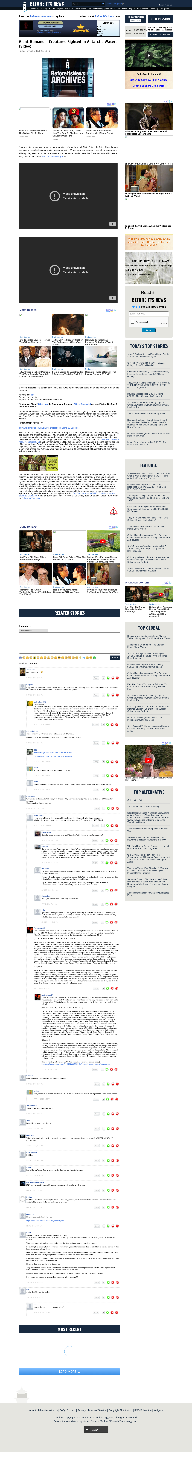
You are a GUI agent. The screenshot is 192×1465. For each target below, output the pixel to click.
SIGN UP (136, 307)
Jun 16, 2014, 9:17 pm (34, 1297)
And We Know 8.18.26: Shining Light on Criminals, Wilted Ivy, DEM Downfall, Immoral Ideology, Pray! (148, 404)
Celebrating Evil (134, 800)
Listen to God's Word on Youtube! (149, 79)
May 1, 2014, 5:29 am (34, 1190)
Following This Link (31, 498)
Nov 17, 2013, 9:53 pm (34, 1114)
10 (103, 743)
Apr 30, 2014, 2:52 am (42, 776)
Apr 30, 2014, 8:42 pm (34, 1160)
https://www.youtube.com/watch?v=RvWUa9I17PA (53, 756)
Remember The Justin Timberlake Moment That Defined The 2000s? (35, 592)
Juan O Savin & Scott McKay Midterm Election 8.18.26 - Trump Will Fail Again (148, 355)
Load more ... (69, 1372)
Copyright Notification (120, 1410)
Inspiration (110, 9)
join (32, 395)
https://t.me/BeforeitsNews (139, 274)
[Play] (148, 55)
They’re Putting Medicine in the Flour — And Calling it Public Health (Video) (147, 519)
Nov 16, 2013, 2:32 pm (34, 695)
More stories (56, 33)
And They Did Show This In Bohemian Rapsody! (32, 558)
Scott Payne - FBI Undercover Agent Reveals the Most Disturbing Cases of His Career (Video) (148, 728)
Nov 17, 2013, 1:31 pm (42, 825)
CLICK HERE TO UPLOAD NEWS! (160, 35)
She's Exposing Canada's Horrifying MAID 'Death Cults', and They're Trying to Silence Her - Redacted (147, 548)
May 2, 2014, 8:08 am (49, 1069)
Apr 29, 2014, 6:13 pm (42, 762)
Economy (43, 9)
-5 (103, 695)
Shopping (154, 9)
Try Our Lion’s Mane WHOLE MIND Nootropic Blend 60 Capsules (49, 428)
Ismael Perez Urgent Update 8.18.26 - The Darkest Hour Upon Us (146, 443)
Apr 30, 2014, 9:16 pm (34, 1175)
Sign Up (168, 5)
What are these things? (52, 156)
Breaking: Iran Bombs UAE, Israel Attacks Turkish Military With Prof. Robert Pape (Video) (148, 637)
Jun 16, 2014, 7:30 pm (42, 789)
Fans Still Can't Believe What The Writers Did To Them (69, 558)
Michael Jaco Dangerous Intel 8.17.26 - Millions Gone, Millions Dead (145, 718)
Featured (34, 9)
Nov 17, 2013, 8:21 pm (50, 840)
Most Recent (142, 9)
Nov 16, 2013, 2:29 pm (34, 678)
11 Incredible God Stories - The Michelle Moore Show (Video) (145, 527)
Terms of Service (97, 1410)
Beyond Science (63, 9)
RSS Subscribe (143, 1410)
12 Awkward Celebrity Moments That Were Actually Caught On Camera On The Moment (34, 374)
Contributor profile (44, 33)
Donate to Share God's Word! (149, 85)
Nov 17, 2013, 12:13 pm (35, 808)
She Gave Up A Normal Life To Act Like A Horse (149, 163)
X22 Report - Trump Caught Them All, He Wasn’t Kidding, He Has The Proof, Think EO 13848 (148, 497)
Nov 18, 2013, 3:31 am (42, 724)
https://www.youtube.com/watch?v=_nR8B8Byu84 (45, 1221)
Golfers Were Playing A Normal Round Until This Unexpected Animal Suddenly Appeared (102, 559)
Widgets (158, 1410)
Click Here (43, 404)
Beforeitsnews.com (41, 16)
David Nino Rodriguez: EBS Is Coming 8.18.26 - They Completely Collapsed (145, 395)
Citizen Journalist (82, 404)
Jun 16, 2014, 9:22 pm (42, 1312)
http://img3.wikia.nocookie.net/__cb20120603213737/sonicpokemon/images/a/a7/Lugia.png (76, 1064)
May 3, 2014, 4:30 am (34, 1226)
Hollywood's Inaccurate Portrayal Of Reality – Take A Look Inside (99, 342)
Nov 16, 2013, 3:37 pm (34, 743)
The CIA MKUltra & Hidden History (143, 806)
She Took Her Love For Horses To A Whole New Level (34, 341)
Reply (96, 678)
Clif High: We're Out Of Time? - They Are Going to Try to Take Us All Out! (146, 364)
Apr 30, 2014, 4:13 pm (34, 1146)
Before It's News (47, 3)
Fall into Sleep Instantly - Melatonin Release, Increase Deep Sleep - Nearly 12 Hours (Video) (148, 374)
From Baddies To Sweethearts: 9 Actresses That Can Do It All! (67, 373)
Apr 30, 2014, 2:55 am (42, 1099)
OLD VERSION (160, 19)
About (32, 1410)
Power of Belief (79, 9)
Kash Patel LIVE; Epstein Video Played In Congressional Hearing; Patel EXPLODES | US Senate (147, 509)
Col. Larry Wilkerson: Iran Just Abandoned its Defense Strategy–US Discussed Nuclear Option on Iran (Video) (148, 559)
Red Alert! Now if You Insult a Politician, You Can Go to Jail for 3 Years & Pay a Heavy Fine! (147, 686)
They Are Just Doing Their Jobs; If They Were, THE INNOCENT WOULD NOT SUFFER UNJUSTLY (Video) (148, 385)
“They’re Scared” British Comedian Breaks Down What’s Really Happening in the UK (147, 838)
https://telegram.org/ (161, 265)
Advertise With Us (48, 1410)
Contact (71, 1410)
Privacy (81, 1410)
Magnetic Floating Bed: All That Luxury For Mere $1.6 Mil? (100, 373)
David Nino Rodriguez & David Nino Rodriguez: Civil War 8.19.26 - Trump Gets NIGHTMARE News (146, 486)
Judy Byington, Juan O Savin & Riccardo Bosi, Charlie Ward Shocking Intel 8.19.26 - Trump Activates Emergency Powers (148, 475)
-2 (103, 678)
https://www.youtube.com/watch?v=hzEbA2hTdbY (53, 753)
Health (52, 9)
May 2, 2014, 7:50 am (49, 904)
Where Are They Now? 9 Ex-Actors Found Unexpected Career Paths (146, 132)
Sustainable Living (95, 9)
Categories (164, 9)
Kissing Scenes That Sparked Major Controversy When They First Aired (148, 779)
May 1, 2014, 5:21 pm (34, 1207)
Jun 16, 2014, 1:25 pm (34, 1282)
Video (124, 9)
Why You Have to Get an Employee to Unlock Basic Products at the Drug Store (148, 847)
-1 (103, 826)
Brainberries (24, 337)
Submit (149, 330)
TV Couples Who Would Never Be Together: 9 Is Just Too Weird (103, 591)
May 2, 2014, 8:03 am (42, 988)
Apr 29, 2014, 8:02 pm (34, 1129)
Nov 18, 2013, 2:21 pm (50, 863)
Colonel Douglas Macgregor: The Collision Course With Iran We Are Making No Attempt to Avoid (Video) (148, 537)
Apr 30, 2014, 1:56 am (50, 890)
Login (161, 5)
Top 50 (132, 9)
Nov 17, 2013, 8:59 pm (34, 1084)
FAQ (62, 1410)
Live (118, 9)
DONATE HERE (135, 20)
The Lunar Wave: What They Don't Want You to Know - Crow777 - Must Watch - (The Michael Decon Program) (147, 870)
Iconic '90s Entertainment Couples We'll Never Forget (66, 591)
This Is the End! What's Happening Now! (146, 414)
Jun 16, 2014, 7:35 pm (50, 922)
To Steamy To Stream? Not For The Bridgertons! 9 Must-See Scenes (67, 342)
